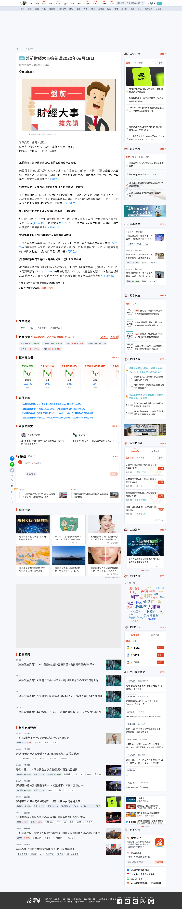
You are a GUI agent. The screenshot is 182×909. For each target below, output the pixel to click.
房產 (109, 8)
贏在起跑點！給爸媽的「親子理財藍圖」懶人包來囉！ (55, 336)
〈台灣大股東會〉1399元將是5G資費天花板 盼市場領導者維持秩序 (38, 495)
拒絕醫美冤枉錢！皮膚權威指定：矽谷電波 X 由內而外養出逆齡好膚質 (104, 538)
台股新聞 (29, 49)
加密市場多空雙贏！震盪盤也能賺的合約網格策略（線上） (149, 347)
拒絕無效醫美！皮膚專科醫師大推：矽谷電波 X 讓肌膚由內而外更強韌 (104, 569)
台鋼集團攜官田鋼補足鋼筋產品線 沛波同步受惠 (91, 495)
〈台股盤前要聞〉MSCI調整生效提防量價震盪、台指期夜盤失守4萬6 (51, 404)
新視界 (124, 8)
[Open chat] (12, 498)
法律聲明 (111, 899)
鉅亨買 (95, 3)
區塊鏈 (101, 8)
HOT (137, 311)
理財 (116, 8)
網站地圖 (102, 899)
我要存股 (114, 336)
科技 (44, 8)
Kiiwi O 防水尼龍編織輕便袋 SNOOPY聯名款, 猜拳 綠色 (68, 538)
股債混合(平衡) (140, 472)
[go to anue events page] (147, 3)
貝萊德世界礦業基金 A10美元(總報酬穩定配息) (141, 494)
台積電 (136, 654)
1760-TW (65, 223)
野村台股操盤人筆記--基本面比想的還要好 (32, 538)
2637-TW (45, 271)
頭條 (22, 8)
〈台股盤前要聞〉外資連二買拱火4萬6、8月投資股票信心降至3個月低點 (53, 408)
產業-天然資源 (140, 500)
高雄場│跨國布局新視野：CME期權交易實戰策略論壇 (149, 335)
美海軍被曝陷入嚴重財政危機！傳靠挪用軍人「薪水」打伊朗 (68, 569)
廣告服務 (66, 899)
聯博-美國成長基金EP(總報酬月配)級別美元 (141, 508)
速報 (71, 8)
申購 (161, 468)
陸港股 (58, 3)
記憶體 (136, 647)
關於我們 (48, 899)
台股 (44, 3)
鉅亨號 (104, 3)
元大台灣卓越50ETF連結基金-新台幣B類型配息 (141, 480)
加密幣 (87, 3)
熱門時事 (62, 8)
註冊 (159, 3)
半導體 (136, 662)
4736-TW (39, 223)
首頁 (31, 3)
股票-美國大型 (140, 514)
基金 (66, 3)
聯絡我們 (87, 899)
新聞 (37, 3)
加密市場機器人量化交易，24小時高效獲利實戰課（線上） (149, 324)
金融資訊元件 (77, 899)
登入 (155, 3)
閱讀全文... (56, 179)
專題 (132, 8)
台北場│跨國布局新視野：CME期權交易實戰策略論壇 (149, 312)
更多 (161, 63)
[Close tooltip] (33, 498)
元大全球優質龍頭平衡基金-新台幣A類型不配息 (141, 466)
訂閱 (112, 3)
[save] (12, 492)
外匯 (73, 3)
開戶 (161, 510)
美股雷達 (139, 232)
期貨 (93, 8)
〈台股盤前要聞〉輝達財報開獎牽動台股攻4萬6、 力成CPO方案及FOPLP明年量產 (57, 413)
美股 (51, 3)
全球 (79, 3)
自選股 (158, 8)
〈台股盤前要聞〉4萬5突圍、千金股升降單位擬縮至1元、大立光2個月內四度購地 (57, 417)
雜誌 (139, 8)
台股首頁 (104, 336)
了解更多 (114, 357)
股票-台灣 (138, 486)
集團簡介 (57, 899)
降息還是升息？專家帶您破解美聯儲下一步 (43, 283)
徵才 (94, 899)
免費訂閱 (159, 862)
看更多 (114, 426)
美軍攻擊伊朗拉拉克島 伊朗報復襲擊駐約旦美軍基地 (32, 569)
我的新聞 (148, 8)
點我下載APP (48, 287)
